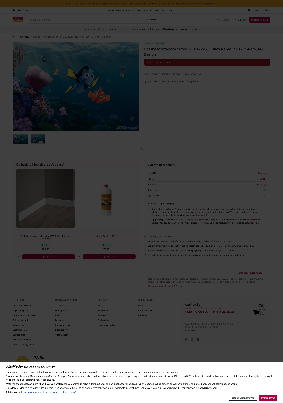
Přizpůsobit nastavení (243, 397)
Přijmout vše (268, 397)
